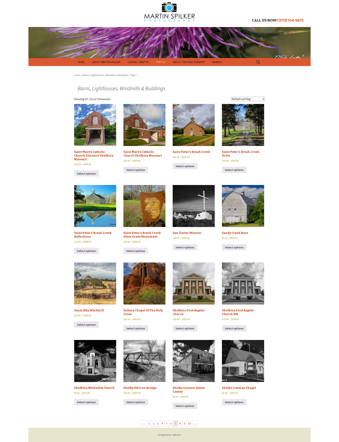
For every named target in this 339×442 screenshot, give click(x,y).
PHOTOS (160, 62)
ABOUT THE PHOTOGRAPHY (189, 62)
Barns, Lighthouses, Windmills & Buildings (105, 75)
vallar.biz (176, 434)
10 (189, 423)
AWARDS (217, 62)
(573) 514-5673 (291, 20)
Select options (86, 173)
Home (77, 75)
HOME (81, 62)
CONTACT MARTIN (138, 62)
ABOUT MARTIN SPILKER (106, 62)
